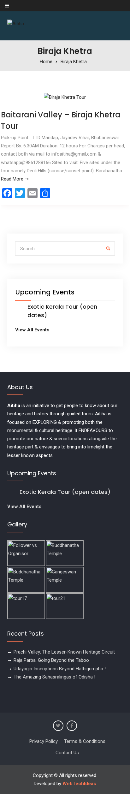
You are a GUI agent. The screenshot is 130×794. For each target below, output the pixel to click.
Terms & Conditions (84, 741)
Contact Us (67, 752)
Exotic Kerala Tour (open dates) (65, 492)
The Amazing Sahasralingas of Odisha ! (54, 677)
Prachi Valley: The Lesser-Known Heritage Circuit (64, 652)
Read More (12, 179)
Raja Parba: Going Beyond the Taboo (51, 660)
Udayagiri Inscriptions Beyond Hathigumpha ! (60, 669)
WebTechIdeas (79, 783)
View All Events (32, 330)
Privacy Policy (43, 741)
